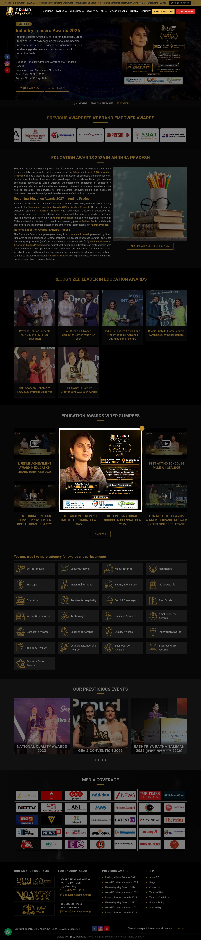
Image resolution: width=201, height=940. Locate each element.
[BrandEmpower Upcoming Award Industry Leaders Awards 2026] (100, 470)
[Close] (141, 428)
